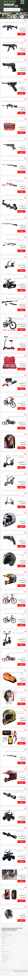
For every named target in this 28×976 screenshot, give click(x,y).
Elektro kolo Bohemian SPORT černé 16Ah (14, 614)
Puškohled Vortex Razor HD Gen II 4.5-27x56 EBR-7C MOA (14, 791)
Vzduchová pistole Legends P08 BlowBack (16, 82)
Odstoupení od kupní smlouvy (20, 971)
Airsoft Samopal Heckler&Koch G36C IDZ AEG (13, 23)
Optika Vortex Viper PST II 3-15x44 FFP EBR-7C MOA (13, 830)
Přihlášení (6, 1)
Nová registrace (12, 1)
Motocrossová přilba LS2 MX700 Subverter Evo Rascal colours (15, 574)
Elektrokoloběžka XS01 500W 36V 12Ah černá (13, 496)
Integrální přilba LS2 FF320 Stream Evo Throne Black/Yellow (14, 712)
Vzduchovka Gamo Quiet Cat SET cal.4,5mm (15, 239)
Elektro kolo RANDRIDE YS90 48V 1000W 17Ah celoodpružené (15, 318)
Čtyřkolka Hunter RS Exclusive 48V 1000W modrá (15, 850)
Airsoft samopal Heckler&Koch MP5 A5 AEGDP (14, 43)
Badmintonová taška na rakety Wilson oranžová (14, 673)
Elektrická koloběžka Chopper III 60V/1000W (15, 456)
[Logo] (11, 6)
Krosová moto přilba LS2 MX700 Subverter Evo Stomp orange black (15, 771)
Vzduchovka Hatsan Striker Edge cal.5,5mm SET (15, 299)
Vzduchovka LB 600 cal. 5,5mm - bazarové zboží (15, 180)
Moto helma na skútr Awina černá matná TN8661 (13, 555)
